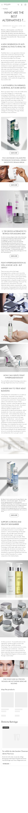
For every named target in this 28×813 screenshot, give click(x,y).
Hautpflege (5, 8)
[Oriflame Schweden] (7, 4)
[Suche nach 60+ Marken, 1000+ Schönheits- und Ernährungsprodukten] (18, 5)
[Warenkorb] (25, 4)
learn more (14, 153)
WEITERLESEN (6, 763)
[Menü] (2, 5)
